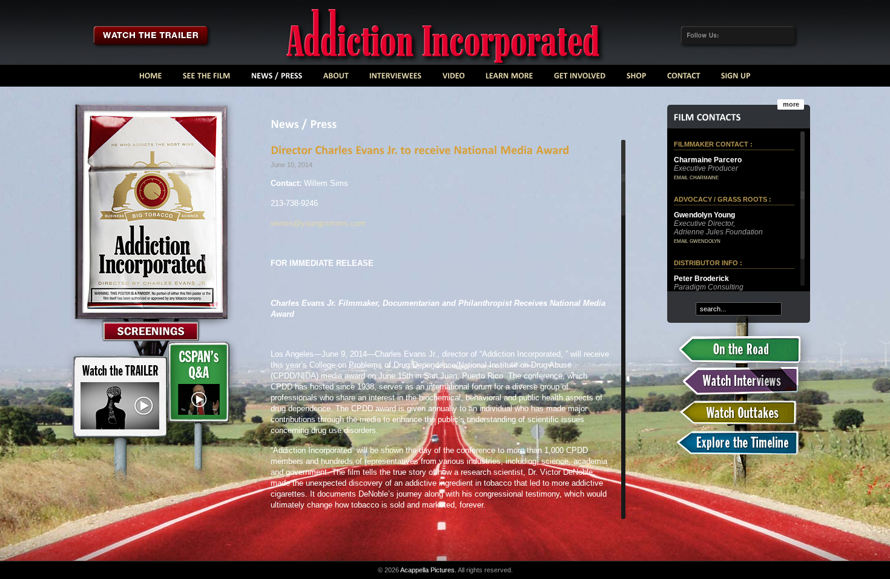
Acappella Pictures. (428, 570)
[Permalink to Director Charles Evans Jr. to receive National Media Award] (420, 149)
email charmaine (696, 177)
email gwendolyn (697, 240)
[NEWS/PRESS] (277, 78)
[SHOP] (637, 78)
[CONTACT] (684, 78)
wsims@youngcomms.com (318, 223)
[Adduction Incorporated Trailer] (150, 35)
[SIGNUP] (736, 78)
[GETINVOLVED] (580, 78)
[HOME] (150, 78)
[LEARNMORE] (509, 78)
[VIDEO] (453, 78)
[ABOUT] (336, 78)
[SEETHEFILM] (207, 78)
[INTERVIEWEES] (395, 78)
